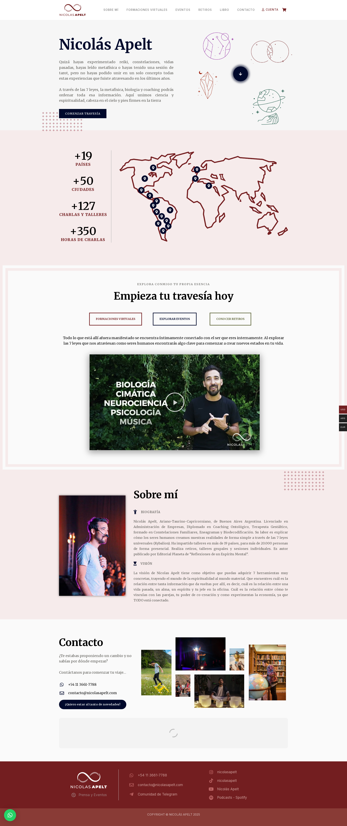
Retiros (205, 9)
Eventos (183, 9)
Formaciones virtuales (147, 9)
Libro (224, 9)
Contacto (246, 9)
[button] (175, 402)
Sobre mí (110, 9)
